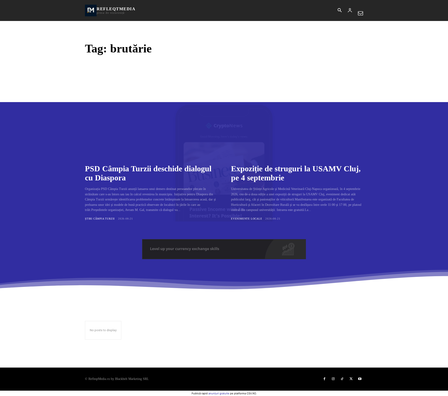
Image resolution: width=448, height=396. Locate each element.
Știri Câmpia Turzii (100, 218)
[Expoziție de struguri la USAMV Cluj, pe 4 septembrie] (297, 115)
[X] (351, 379)
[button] (339, 10)
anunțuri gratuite (218, 393)
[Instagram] (333, 379)
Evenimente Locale (246, 218)
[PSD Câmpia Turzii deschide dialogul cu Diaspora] (151, 115)
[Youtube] (360, 379)
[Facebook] (324, 379)
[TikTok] (342, 379)
